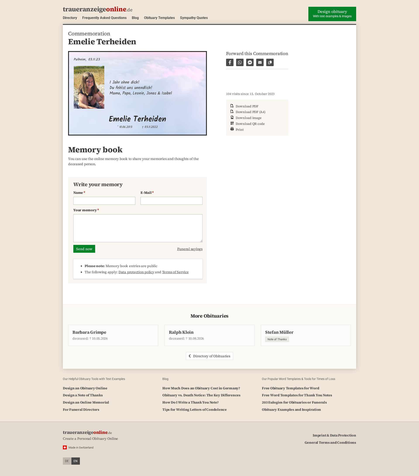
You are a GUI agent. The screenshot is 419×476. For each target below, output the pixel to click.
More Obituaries (209, 316)
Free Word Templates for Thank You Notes (297, 395)
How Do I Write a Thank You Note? (190, 402)
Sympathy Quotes (194, 18)
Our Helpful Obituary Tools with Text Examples (94, 379)
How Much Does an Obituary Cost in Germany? (201, 388)
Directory (70, 18)
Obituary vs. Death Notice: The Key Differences (201, 395)
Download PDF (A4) (250, 112)
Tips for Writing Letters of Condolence (194, 409)
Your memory (86, 210)
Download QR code (250, 123)
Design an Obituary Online (85, 388)
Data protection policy (136, 272)
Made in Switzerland (81, 447)
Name (79, 192)
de (67, 461)
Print (239, 129)
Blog (135, 18)
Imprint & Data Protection (334, 435)
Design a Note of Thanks (83, 395)
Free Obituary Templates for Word (290, 388)
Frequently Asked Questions (104, 18)
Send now (84, 248)
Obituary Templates (159, 18)
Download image (248, 117)
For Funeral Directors (81, 409)
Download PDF (246, 106)
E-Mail (147, 192)
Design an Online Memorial (86, 402)
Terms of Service (175, 272)
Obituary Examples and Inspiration (291, 409)
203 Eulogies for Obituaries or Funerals (294, 402)
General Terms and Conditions (330, 442)
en (75, 461)
